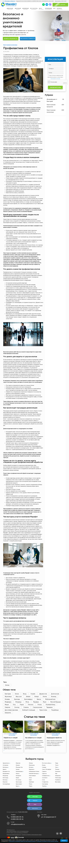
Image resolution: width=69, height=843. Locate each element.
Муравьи (36, 702)
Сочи (43, 779)
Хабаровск (58, 775)
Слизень (26, 707)
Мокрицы (18, 702)
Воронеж (5, 782)
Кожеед (53, 696)
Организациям (48, 9)
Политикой (53, 78)
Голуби (33, 694)
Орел (30, 779)
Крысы (39, 699)
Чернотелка (43, 710)
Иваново (18, 763)
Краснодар (19, 782)
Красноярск (19, 784)
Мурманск (31, 769)
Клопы (7, 685)
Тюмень (57, 769)
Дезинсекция (10, 9)
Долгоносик (55, 694)
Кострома (18, 779)
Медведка (8, 702)
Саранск (44, 771)
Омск (30, 777)
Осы (14, 704)
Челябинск (58, 779)
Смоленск (44, 777)
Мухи (44, 702)
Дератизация (18, 9)
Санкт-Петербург (46, 769)
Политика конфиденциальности (14, 834)
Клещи (36, 696)
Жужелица (8, 696)
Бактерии (8, 694)
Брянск (4, 769)
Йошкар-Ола (19, 767)
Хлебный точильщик (28, 710)
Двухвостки (43, 694)
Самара (44, 767)
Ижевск (18, 765)
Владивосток (6, 771)
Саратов (44, 773)
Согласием (58, 78)
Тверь (56, 763)
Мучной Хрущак (55, 702)
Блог (54, 8)
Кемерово (18, 775)
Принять (64, 840)
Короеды (17, 699)
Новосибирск (32, 775)
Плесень (30, 704)
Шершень (8, 712)
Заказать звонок (60, 4)
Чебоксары (58, 777)
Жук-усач (19, 696)
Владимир (5, 775)
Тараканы (49, 707)
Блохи (17, 694)
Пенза (30, 784)
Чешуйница (54, 710)
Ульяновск (57, 771)
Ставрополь (45, 782)
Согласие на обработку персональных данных (32, 834)
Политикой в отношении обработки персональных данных (22, 841)
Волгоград (5, 777)
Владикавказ (6, 773)
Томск (56, 765)
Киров (17, 777)
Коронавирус (28, 699)
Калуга (17, 773)
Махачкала (32, 765)
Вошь (24, 694)
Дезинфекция (25, 9)
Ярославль (58, 782)
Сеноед (16, 707)
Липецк (31, 763)
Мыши (7, 704)
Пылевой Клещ (50, 704)
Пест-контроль (34, 9)
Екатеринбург (6, 784)
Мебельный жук (50, 699)
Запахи (28, 696)
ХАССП (41, 9)
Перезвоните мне (55, 87)
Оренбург (31, 782)
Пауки (22, 704)
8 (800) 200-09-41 (17, 817)
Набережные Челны (34, 771)
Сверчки (7, 707)
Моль (27, 702)
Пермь (30, 786)
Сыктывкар (45, 784)
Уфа (56, 773)
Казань (17, 769)
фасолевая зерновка (11, 710)
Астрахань (5, 765)
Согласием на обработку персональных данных (47, 841)
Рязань (43, 765)
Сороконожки (37, 707)
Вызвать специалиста (10, 38)
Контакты (59, 9)
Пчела (40, 704)
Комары (7, 699)
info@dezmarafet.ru (18, 824)
